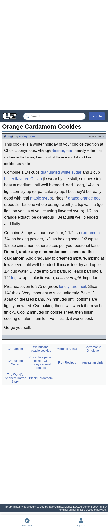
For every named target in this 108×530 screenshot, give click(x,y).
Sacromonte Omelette (93, 348)
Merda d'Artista (67, 349)
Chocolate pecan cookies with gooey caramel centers (41, 363)
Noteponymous (63, 151)
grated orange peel (85, 198)
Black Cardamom (41, 378)
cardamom (90, 233)
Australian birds (92, 362)
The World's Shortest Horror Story (15, 378)
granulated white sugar (61, 172)
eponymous (27, 136)
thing (8, 136)
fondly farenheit (72, 286)
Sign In (97, 116)
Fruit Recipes (67, 362)
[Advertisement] (54, 55)
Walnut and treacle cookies (41, 348)
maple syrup (41, 198)
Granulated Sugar (15, 362)
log (14, 278)
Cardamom (15, 349)
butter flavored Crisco (23, 179)
